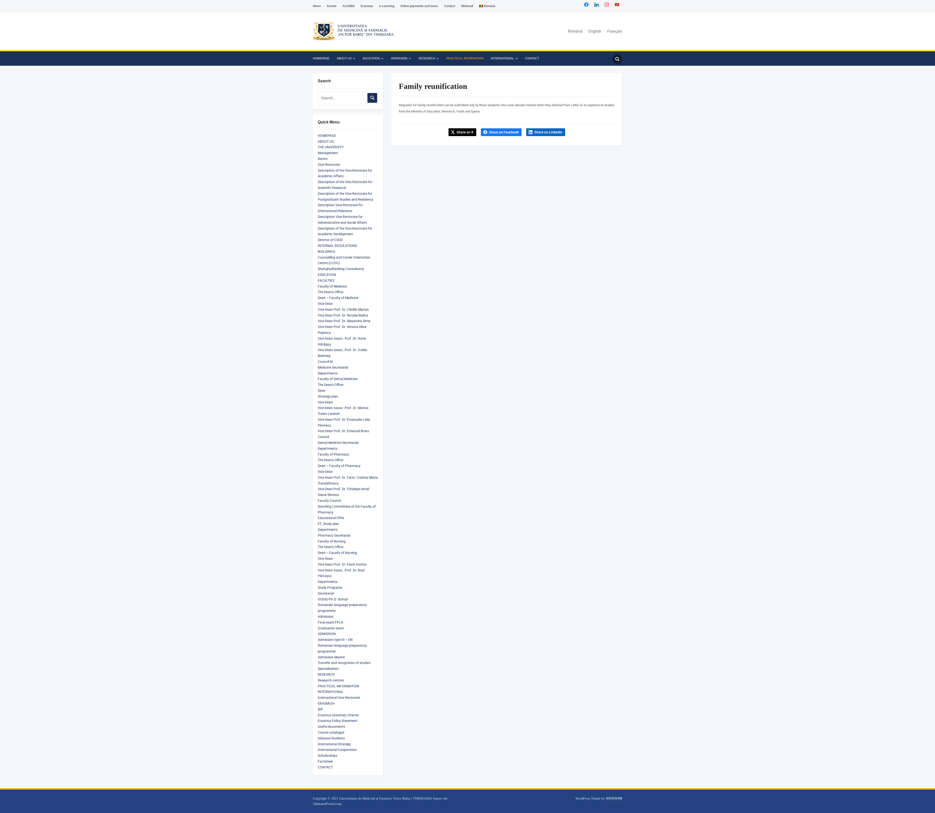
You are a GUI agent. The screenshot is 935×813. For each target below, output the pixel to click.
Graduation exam (331, 628)
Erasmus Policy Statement (337, 721)
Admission (326, 616)
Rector (323, 159)
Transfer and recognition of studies (344, 663)
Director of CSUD (330, 240)
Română (575, 31)
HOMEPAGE (321, 58)
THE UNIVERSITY (331, 147)
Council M (325, 362)
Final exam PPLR (330, 622)
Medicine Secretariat (333, 367)
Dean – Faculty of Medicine (338, 298)
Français (614, 31)
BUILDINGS (326, 251)
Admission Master (331, 657)
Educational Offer (331, 518)
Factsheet (325, 761)
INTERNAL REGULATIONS (337, 246)
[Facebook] (586, 4)
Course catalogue (331, 732)
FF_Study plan (328, 524)
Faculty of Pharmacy (333, 454)
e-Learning (386, 6)
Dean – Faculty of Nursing (337, 553)
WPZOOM (614, 798)
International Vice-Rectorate (339, 698)
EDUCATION (371, 58)
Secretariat (326, 593)
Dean (322, 390)
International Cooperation (337, 750)
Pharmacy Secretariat (334, 535)
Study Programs (330, 587)
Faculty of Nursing (332, 541)
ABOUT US (344, 58)
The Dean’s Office (330, 292)
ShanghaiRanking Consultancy (341, 269)
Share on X (465, 132)
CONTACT (532, 58)
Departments (327, 373)
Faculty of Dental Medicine (337, 379)
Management (328, 153)
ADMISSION (399, 58)
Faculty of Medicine (332, 286)
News (317, 6)
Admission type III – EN (335, 640)
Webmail (467, 6)
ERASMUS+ (326, 703)
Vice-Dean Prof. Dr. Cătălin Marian (343, 309)
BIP (320, 709)
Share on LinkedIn (548, 132)
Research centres (331, 680)
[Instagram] (607, 4)
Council (323, 437)
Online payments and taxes (419, 6)
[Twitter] (596, 4)
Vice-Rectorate (329, 165)
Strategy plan (328, 396)
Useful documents (331, 727)
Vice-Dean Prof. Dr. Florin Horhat (342, 564)
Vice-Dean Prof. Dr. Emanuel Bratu (343, 431)
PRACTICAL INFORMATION (465, 58)
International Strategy (334, 744)
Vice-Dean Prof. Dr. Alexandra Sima (344, 321)
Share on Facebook (504, 132)
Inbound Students (331, 738)
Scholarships (327, 755)
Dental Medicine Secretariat (338, 443)
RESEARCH (427, 58)
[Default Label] (617, 4)
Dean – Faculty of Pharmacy (339, 466)
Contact (449, 6)
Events (332, 6)
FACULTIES (326, 280)
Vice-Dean (325, 304)
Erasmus (367, 6)
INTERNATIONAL (502, 58)
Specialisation (328, 669)
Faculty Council (329, 501)
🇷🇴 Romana (487, 6)
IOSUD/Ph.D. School (333, 599)
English (595, 31)
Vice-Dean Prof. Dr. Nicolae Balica (343, 315)
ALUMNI (349, 6)
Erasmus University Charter (338, 715)
